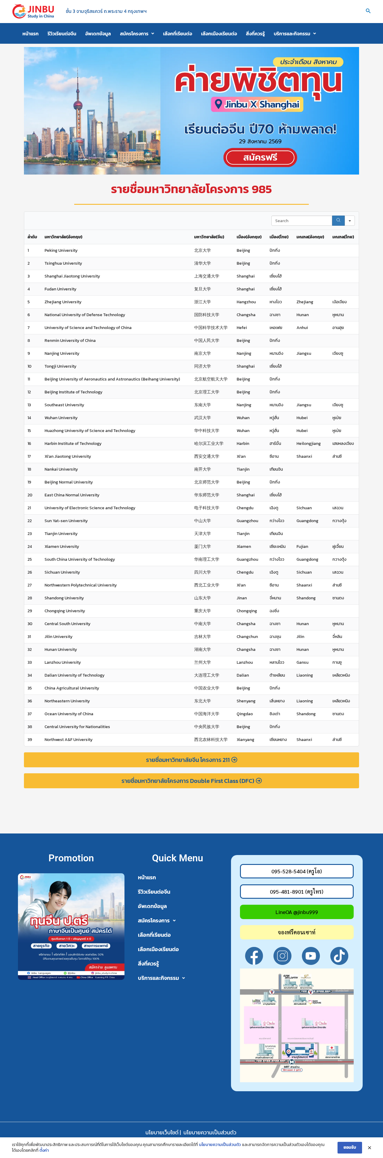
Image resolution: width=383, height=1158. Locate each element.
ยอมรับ (350, 1147)
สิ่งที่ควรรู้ (255, 33)
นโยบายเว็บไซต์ (162, 1132)
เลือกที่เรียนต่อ (177, 33)
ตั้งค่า (44, 1151)
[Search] (338, 221)
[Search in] (350, 221)
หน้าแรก (30, 33)
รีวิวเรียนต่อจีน (62, 33)
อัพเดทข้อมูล (98, 33)
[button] (368, 11)
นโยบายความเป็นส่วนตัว (209, 1132)
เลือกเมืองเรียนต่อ (219, 33)
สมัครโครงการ (134, 33)
